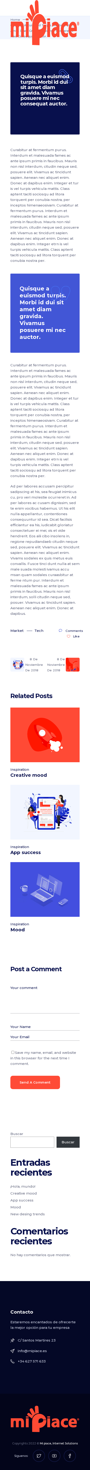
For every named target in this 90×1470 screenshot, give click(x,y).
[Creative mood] (45, 735)
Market (17, 630)
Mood (17, 929)
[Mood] (45, 889)
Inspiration (19, 769)
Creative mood (28, 775)
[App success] (45, 812)
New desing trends (27, 1214)
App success (25, 852)
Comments (74, 631)
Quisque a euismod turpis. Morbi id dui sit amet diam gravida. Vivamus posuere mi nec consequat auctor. (44, 90)
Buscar (16, 1134)
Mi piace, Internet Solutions (59, 1443)
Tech (38, 630)
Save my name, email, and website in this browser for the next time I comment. (43, 1058)
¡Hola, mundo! (22, 1186)
